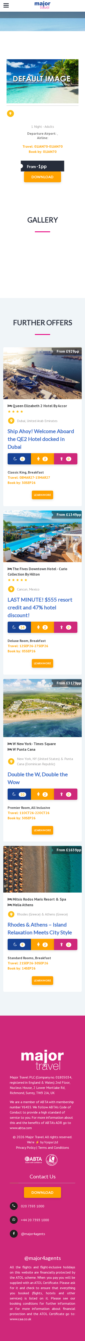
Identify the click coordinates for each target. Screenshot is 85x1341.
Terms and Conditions (53, 1147)
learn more (42, 494)
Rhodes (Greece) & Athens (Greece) (42, 914)
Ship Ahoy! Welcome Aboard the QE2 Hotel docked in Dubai (41, 439)
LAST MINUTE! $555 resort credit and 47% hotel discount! (40, 607)
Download (42, 1192)
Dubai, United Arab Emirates (37, 421)
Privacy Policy (25, 1147)
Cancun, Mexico (28, 589)
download (42, 177)
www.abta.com (21, 1128)
